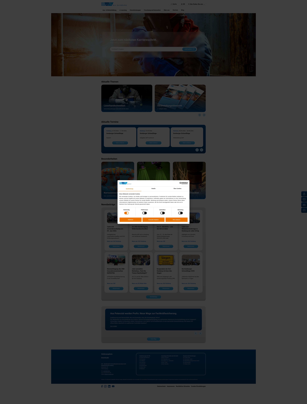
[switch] (144, 213)
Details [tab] (153, 188)
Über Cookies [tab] (177, 188)
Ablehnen (130, 219)
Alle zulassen (176, 219)
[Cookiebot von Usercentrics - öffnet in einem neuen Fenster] (181, 183)
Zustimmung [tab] (129, 188)
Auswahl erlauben (153, 219)
